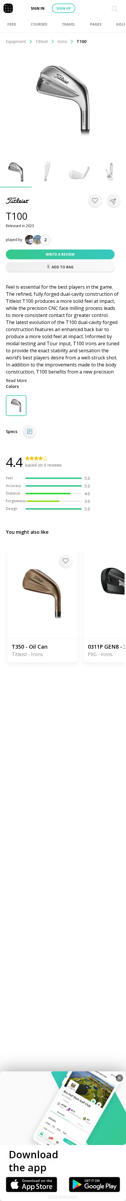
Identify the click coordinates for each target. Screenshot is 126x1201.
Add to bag (63, 267)
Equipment (16, 41)
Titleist (41, 41)
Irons (62, 41)
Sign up (63, 8)
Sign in (38, 8)
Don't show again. (63, 1196)
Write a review (60, 254)
